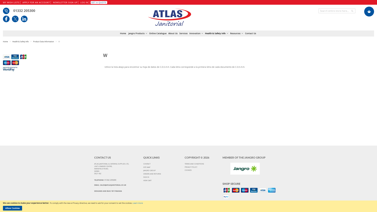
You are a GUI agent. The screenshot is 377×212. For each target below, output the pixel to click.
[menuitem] (123, 33)
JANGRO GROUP (149, 170)
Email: (110, 185)
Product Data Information (43, 41)
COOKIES (188, 170)
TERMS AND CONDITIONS (194, 164)
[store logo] (169, 16)
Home (5, 41)
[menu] (188, 33)
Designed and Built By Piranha (108, 191)
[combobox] (337, 11)
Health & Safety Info (20, 41)
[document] (188, 206)
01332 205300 (24, 10)
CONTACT (147, 164)
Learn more (138, 203)
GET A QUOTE (98, 2)
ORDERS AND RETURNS (152, 174)
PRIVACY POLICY (191, 167)
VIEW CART (147, 180)
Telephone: (105, 180)
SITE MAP (146, 167)
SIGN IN (146, 177)
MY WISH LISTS (11, 2)
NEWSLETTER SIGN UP (65, 2)
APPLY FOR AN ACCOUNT (36, 2)
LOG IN (84, 2)
